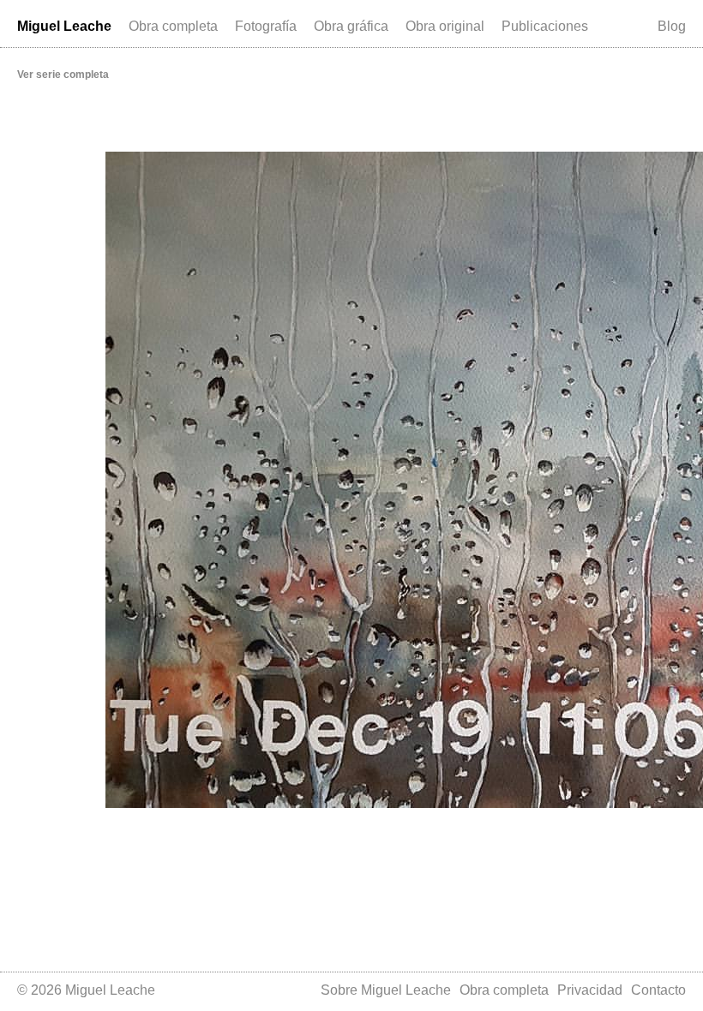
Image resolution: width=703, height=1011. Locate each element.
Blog (672, 26)
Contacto (658, 990)
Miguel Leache (64, 26)
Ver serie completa (63, 75)
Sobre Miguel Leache (386, 990)
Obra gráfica (351, 26)
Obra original (445, 26)
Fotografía (266, 26)
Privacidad (589, 990)
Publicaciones (545, 26)
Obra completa (173, 26)
